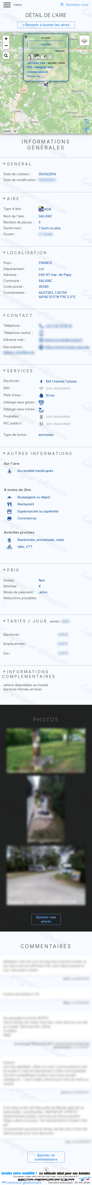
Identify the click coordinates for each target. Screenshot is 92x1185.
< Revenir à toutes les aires (46, 25)
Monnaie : (10, 586)
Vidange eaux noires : (19, 409)
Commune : (12, 281)
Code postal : (13, 286)
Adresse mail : (14, 339)
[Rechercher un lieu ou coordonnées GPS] (6, 55)
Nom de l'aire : (14, 216)
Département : (14, 269)
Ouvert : (9, 234)
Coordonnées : (14, 292)
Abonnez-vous (77, 4)
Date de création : (17, 174)
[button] (46, 84)
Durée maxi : (13, 228)
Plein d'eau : (12, 395)
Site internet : (13, 347)
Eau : (7, 653)
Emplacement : (14, 644)
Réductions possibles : (19, 600)
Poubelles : (11, 416)
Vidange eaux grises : (19, 402)
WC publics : (13, 423)
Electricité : (12, 381)
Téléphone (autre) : (18, 333)
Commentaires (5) (37, 72)
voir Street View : (37, 63)
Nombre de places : (18, 222)
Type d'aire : (13, 209)
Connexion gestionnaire (23, 1182)
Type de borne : (15, 434)
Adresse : (10, 274)
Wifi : (7, 388)
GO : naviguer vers (40, 67)
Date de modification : (20, 180)
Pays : (8, 263)
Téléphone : (12, 325)
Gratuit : (9, 580)
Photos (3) (33, 76)
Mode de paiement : (18, 592)
